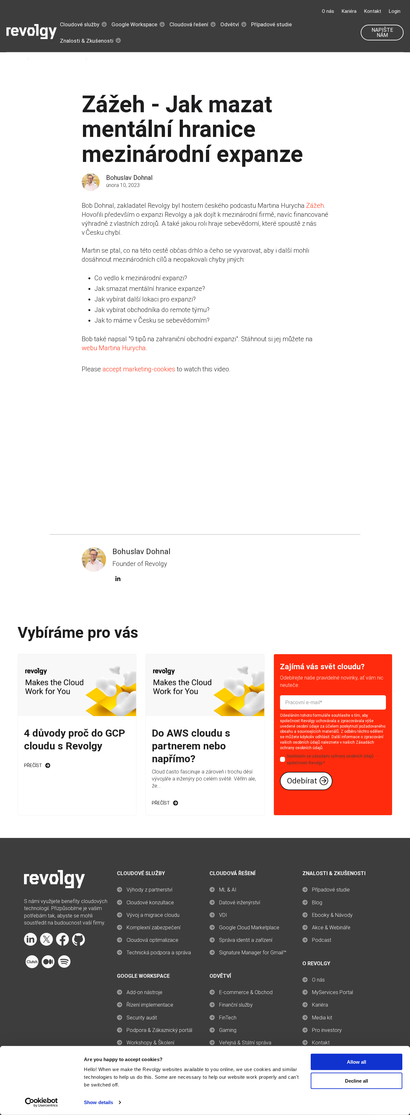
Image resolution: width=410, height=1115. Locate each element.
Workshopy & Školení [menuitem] (150, 1043)
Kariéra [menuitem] (320, 1005)
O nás (328, 11)
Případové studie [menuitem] (331, 890)
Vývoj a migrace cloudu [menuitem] (153, 915)
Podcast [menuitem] (321, 940)
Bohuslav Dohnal (129, 178)
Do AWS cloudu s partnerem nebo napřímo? (191, 746)
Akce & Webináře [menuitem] (331, 928)
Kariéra (349, 11)
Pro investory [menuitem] (327, 1030)
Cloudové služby (79, 24)
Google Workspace (134, 24)
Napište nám (382, 32)
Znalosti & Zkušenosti (86, 41)
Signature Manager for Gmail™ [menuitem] (252, 953)
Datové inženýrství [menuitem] (239, 903)
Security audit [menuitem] (142, 1018)
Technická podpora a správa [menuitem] (159, 953)
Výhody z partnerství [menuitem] (149, 890)
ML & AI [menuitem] (227, 890)
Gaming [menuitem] (227, 1030)
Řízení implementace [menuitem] (150, 1005)
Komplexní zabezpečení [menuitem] (153, 928)
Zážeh (315, 205)
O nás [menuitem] (318, 980)
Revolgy (15, 59)
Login (394, 11)
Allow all (356, 1062)
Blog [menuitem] (317, 903)
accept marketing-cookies (138, 369)
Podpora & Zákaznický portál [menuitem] (159, 1030)
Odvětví (229, 24)
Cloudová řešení (188, 24)
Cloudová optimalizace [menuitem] (152, 940)
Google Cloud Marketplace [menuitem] (249, 928)
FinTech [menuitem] (227, 1018)
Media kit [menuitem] (322, 1018)
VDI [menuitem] (223, 915)
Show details (98, 1102)
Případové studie (271, 24)
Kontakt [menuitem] (321, 1043)
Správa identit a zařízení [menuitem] (245, 940)
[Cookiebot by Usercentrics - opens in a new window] (41, 1102)
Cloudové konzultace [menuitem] (150, 903)
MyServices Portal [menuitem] (332, 992)
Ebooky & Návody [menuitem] (332, 915)
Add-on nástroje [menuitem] (144, 992)
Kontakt (372, 11)
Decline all (356, 1081)
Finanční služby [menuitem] (236, 1005)
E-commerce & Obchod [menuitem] (246, 992)
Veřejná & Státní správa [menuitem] (245, 1043)
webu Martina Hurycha (114, 348)
